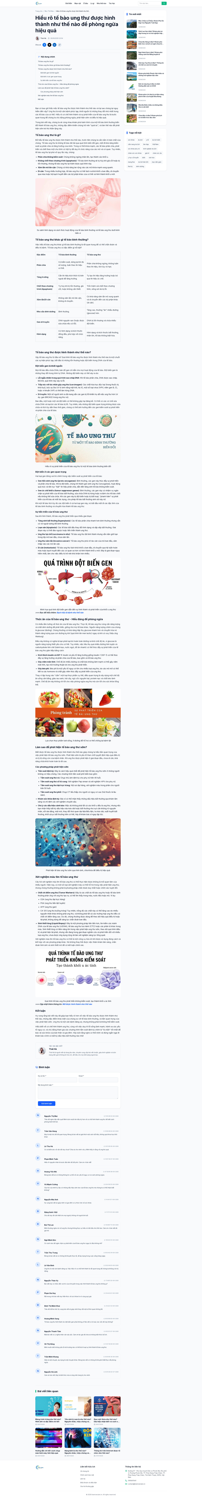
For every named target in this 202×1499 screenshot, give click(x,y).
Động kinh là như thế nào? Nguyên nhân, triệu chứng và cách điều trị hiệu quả (77, 1453)
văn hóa (151, 157)
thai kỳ (130, 166)
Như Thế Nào (49, 11)
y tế (147, 140)
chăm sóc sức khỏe (135, 153)
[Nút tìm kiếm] (164, 3)
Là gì (92, 3)
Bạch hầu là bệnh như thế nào (70, 612)
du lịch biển (156, 140)
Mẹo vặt (77, 3)
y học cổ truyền (133, 157)
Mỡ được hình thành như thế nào (77, 1004)
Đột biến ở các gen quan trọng (51, 76)
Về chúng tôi (84, 1471)
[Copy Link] (59, 45)
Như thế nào (101, 3)
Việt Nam (155, 144)
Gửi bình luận (46, 1103)
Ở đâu (85, 3)
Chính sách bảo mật (87, 1475)
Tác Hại (112, 3)
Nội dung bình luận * (45, 1085)
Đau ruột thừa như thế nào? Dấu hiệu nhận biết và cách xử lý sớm (106, 1421)
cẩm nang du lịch (134, 144)
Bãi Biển (69, 3)
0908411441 (132, 1480)
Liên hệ (82, 1479)
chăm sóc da (157, 153)
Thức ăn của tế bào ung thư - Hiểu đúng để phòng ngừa (58, 84)
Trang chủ (38, 11)
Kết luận (41, 99)
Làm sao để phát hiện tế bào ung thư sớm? (53, 88)
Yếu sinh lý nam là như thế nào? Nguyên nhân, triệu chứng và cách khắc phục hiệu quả (78, 1421)
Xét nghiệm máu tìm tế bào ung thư (51, 95)
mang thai (131, 162)
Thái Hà (53, 1049)
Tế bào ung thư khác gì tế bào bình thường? (54, 65)
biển (143, 157)
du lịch (140, 140)
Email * (81, 1076)
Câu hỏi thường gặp (87, 1486)
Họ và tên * (42, 1076)
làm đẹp (146, 144)
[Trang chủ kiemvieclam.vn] (38, 3)
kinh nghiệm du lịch (149, 149)
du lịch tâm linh (143, 162)
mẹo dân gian (156, 162)
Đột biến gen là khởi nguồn (50, 73)
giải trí (147, 153)
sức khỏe (131, 140)
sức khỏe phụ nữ (134, 149)
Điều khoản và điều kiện (88, 1482)
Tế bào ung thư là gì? (46, 61)
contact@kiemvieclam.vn (136, 1484)
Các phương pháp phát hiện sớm (52, 92)
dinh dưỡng (140, 166)
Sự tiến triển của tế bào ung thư (51, 80)
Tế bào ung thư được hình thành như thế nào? (55, 69)
